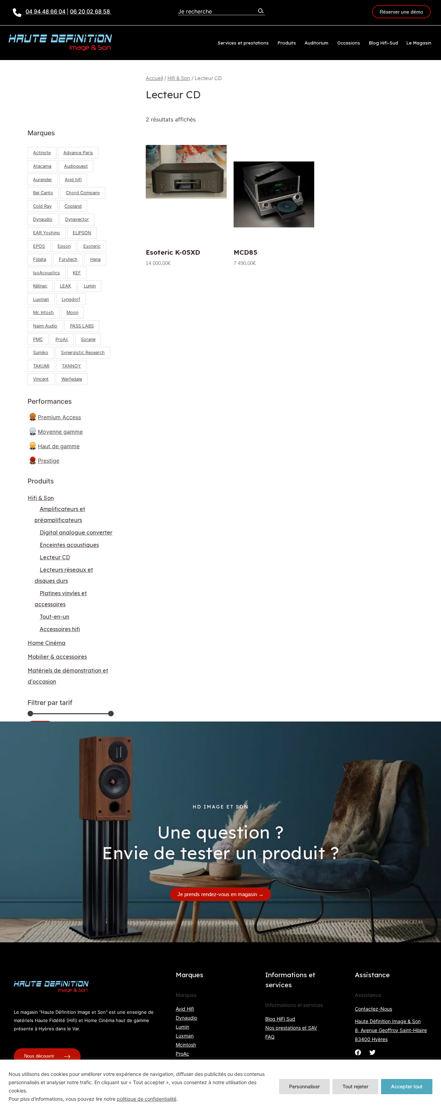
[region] (220, 1084)
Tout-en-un (54, 616)
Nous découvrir (39, 1056)
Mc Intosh (43, 312)
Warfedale (71, 379)
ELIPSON (82, 232)
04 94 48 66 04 (45, 11)
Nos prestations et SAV (291, 1028)
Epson (64, 246)
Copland (73, 206)
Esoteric (92, 246)
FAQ (270, 1037)
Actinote (42, 152)
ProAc (61, 339)
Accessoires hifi (60, 629)
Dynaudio (42, 219)
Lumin (90, 285)
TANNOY (71, 366)
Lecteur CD (55, 557)
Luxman (41, 299)
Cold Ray (42, 206)
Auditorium (316, 43)
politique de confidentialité (146, 1099)
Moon (72, 312)
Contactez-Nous (373, 1009)
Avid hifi (73, 179)
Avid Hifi (185, 1009)
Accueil (154, 78)
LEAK (65, 285)
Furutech (68, 259)
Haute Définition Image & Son (388, 1021)
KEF (77, 272)
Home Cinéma (46, 642)
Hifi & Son (41, 497)
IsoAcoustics (46, 272)
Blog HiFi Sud (280, 1019)
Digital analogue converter (76, 532)
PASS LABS (82, 325)
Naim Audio (45, 325)
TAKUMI (41, 366)
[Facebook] (358, 1052)
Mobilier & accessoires (57, 656)
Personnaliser (304, 1086)
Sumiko (40, 352)
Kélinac (40, 285)
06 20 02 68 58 (90, 11)
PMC (38, 339)
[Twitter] (372, 1052)
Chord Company (83, 192)
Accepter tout (406, 1086)
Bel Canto (43, 192)
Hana (95, 259)
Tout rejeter (355, 1086)
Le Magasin (419, 43)
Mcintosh (186, 1045)
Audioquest (76, 166)
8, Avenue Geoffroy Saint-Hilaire (391, 1030)
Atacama (42, 166)
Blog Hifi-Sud (383, 43)
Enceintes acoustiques (69, 544)
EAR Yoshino (46, 232)
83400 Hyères (371, 1039)
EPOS (39, 246)
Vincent (41, 379)
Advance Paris (78, 152)
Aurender (42, 179)
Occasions (348, 43)
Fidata (39, 259)
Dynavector (77, 219)
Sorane (88, 339)
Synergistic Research (83, 352)
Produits (287, 43)
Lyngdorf (71, 299)
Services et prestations (243, 43)
